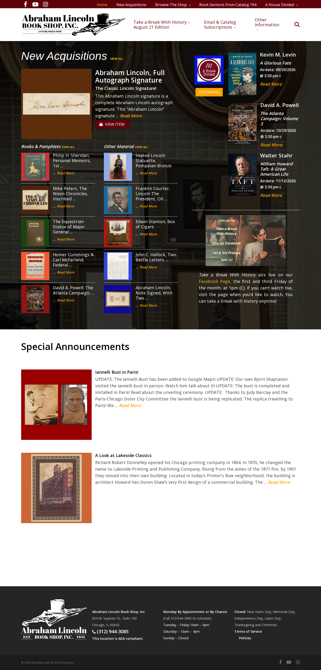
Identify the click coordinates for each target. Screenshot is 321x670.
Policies (245, 638)
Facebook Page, (215, 281)
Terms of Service (248, 631)
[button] (209, 92)
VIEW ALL (116, 59)
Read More (131, 115)
